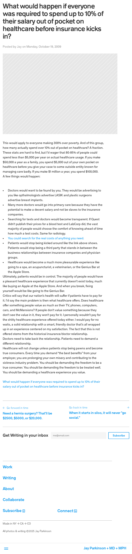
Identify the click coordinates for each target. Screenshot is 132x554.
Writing (9, 478)
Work (7, 467)
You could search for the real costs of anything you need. (46, 238)
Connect (65, 511)
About (8, 488)
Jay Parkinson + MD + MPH (105, 548)
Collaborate (13, 499)
